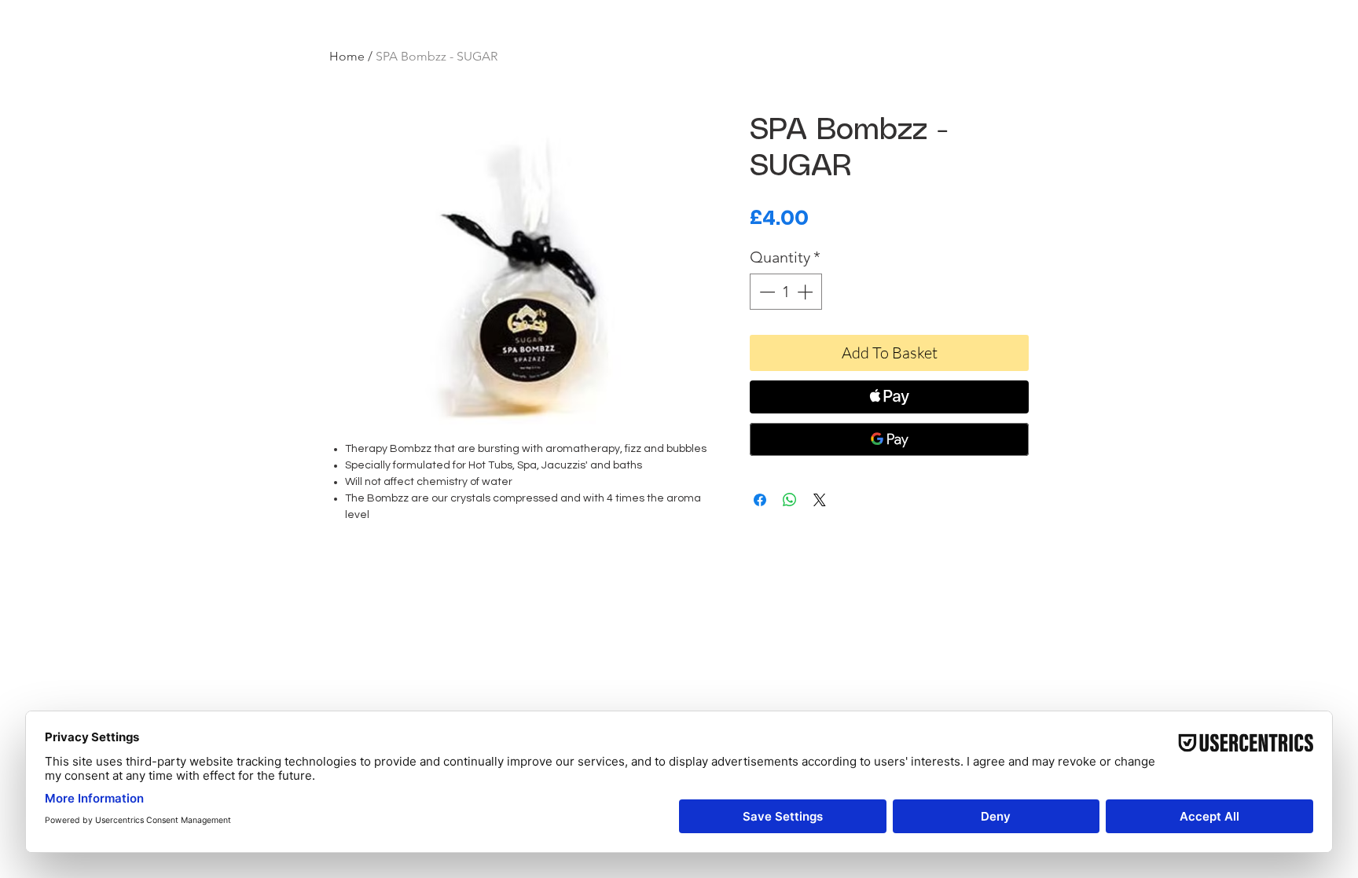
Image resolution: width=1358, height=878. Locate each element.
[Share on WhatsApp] (789, 499)
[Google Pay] (889, 439)
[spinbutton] (786, 291)
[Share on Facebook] (760, 499)
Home (347, 56)
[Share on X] (819, 499)
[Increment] (806, 291)
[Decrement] (765, 291)
